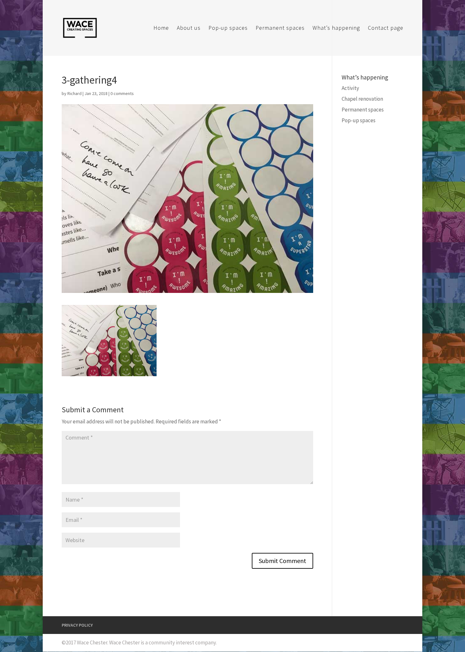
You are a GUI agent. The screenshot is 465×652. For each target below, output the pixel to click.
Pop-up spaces (228, 28)
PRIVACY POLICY (77, 625)
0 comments (122, 93)
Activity (350, 88)
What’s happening (336, 28)
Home (161, 28)
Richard (74, 93)
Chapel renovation (362, 98)
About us (189, 28)
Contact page (385, 28)
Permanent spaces (280, 28)
